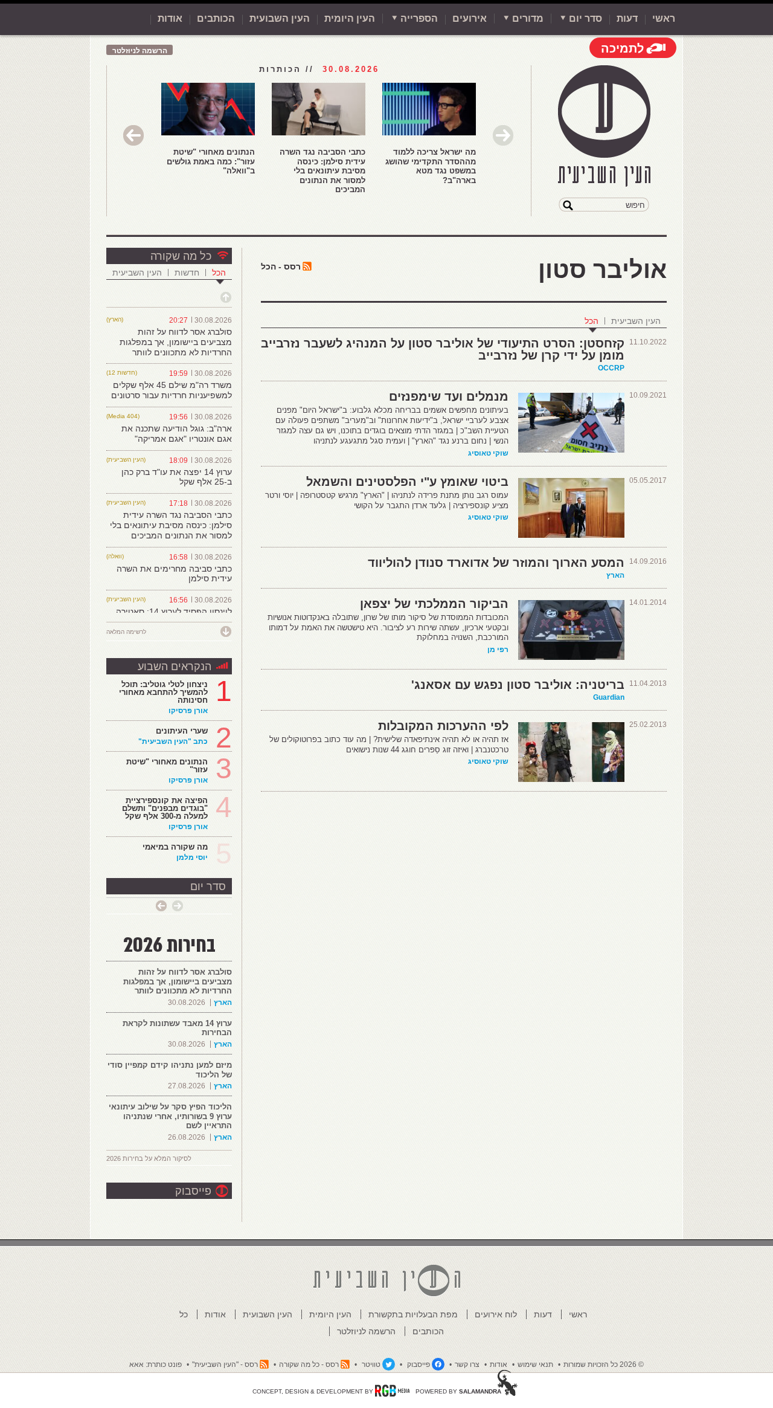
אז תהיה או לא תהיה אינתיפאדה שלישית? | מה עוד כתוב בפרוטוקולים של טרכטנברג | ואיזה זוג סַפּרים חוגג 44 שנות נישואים (388, 744)
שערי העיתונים (182, 730)
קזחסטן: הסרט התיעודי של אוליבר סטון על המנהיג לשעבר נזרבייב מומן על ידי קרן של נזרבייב (442, 349)
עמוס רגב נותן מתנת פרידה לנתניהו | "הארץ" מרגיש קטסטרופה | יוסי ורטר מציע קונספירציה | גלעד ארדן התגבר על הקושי (386, 500)
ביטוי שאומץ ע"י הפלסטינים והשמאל (407, 481)
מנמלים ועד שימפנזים (448, 396)
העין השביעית (636, 321)
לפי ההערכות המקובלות (443, 725)
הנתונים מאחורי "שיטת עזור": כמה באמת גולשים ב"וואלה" (211, 161)
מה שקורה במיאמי (175, 846)
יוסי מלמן (192, 857)
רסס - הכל (281, 266)
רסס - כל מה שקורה (309, 1364)
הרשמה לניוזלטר (139, 51)
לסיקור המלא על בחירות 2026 (148, 1158)
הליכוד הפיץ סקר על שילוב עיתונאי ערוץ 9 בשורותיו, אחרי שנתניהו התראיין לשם (170, 1116)
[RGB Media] (392, 1390)
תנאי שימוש (535, 1364)
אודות (170, 18)
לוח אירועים (496, 1314)
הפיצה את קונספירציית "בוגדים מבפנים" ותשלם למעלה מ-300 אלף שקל (165, 808)
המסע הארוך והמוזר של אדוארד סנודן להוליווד (496, 562)
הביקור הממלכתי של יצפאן (434, 603)
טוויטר (371, 1364)
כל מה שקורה (180, 256)
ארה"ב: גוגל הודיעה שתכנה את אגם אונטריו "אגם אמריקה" (176, 434)
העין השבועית (279, 18)
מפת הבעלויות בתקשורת (413, 1314)
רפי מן (497, 649)
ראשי (663, 18)
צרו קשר (467, 1364)
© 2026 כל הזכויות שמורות (603, 1364)
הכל (591, 321)
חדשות (187, 272)
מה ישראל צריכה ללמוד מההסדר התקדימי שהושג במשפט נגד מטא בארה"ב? (430, 166)
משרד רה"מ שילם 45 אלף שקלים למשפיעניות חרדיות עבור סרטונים (171, 390)
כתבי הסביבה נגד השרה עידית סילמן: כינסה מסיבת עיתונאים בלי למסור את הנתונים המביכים (322, 170)
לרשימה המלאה (126, 631)
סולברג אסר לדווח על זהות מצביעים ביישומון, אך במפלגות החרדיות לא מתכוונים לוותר (176, 342)
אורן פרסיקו (188, 710)
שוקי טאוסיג (488, 453)
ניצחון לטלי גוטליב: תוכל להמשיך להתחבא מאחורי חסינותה (163, 692)
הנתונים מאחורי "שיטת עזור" (167, 765)
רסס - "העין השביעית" (225, 1364)
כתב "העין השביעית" (173, 741)
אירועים (469, 18)
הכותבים (216, 18)
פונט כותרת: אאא (155, 1364)
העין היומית (349, 18)
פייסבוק (193, 1191)
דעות (627, 18)
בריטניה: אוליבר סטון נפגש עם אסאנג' (517, 684)
